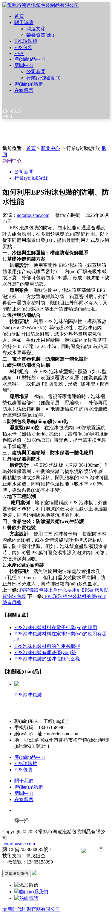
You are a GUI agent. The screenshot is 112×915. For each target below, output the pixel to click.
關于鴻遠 (23, 22)
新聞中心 (23, 65)
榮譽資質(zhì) (40, 34)
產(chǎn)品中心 (29, 59)
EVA (19, 53)
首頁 (19, 16)
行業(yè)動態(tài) (43, 77)
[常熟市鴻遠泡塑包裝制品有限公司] (40, 5)
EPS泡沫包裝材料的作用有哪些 (47, 646)
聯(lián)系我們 (28, 84)
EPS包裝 (23, 47)
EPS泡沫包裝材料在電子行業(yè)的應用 (55, 627)
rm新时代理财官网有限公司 (31, 909)
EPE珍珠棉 (25, 41)
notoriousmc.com (33, 215)
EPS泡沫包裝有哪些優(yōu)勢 (45, 652)
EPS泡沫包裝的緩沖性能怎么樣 (47, 658)
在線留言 (23, 90)
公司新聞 (35, 71)
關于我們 (23, 780)
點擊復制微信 (16, 873)
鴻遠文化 (35, 28)
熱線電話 (28, 898)
